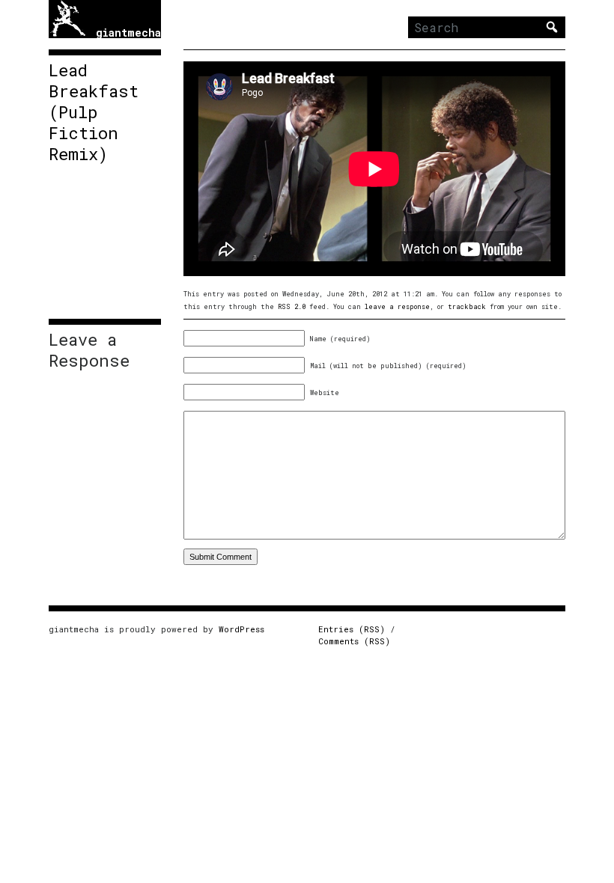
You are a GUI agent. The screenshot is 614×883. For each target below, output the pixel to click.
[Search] (551, 26)
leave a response (397, 306)
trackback (467, 306)
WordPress (241, 629)
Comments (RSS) (354, 641)
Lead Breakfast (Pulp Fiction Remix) (94, 112)
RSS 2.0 (292, 306)
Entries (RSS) (351, 629)
